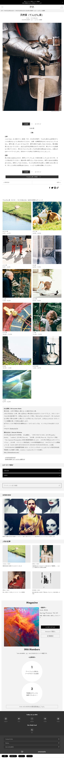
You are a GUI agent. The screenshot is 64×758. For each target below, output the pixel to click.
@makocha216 (14, 428)
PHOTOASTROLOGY (9, 10)
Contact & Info (9, 739)
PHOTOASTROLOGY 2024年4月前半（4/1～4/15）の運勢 (30, 10)
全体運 (26, 124)
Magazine (32, 602)
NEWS (5, 475)
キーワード (38, 124)
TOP (2, 10)
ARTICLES (6, 471)
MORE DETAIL (50, 627)
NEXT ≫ (59, 182)
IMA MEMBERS (9, 747)
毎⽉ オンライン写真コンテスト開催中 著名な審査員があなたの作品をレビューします (32, 2)
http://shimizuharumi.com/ (11, 452)
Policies (7, 743)
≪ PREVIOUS (6, 182)
